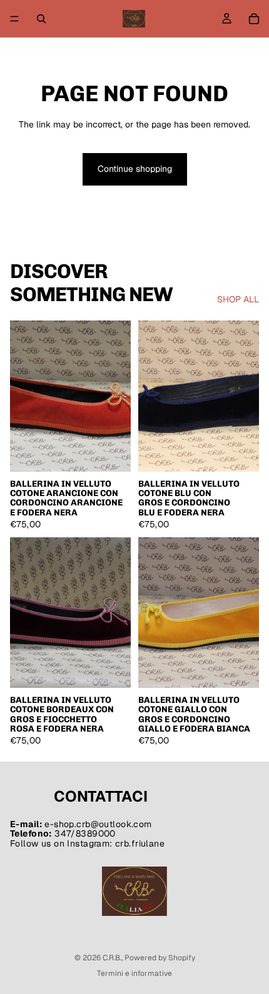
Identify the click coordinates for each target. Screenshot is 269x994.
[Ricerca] (41, 18)
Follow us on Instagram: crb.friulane (87, 843)
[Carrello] (254, 18)
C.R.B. (112, 958)
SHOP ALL (238, 299)
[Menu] (14, 18)
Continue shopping (135, 168)
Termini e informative (134, 973)
